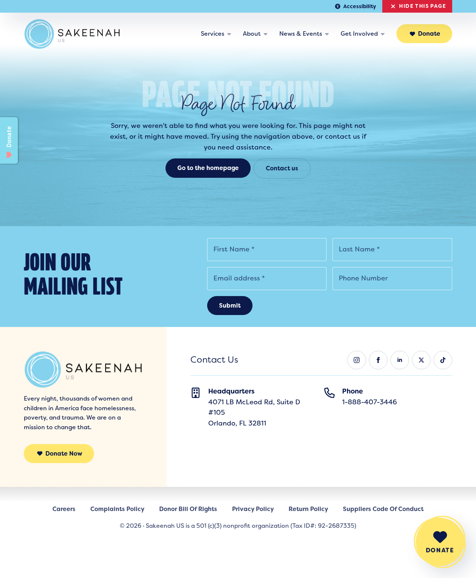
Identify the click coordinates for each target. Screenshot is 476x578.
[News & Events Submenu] (328, 34)
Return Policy (308, 509)
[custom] (443, 360)
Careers (63, 509)
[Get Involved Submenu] (384, 34)
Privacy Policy (253, 509)
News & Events (300, 34)
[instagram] (356, 360)
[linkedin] (399, 360)
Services (212, 34)
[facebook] (378, 360)
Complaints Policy (117, 509)
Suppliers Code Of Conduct (383, 509)
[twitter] (421, 360)
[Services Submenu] (230, 34)
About (252, 34)
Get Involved (359, 34)
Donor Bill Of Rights (188, 509)
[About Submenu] (267, 34)
